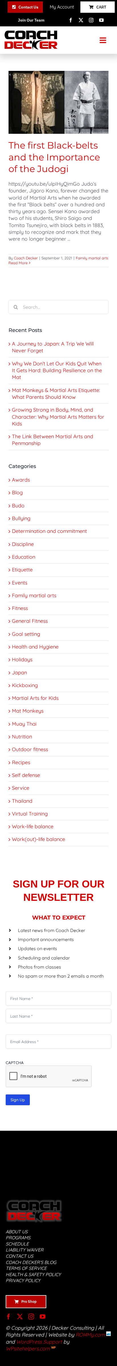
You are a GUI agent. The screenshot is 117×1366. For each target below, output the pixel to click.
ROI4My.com (90, 1334)
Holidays (22, 659)
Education (23, 557)
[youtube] (101, 20)
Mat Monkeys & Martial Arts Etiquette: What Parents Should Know (56, 393)
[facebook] (70, 20)
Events (19, 582)
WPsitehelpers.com (28, 1348)
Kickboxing (25, 685)
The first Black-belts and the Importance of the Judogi (54, 157)
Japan (19, 672)
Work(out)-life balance (38, 839)
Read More (18, 263)
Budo (18, 505)
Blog (17, 492)
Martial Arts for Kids (35, 698)
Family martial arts (92, 258)
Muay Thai (24, 724)
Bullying (21, 518)
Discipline (23, 544)
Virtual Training (30, 813)
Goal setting (26, 634)
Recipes (21, 762)
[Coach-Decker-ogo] (31, 33)
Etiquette (22, 569)
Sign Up (18, 1099)
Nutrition (22, 736)
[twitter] (81, 20)
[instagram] (91, 20)
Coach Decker (26, 258)
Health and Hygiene (35, 646)
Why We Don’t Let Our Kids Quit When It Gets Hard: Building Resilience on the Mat (57, 370)
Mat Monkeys (27, 711)
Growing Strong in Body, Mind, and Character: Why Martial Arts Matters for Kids (58, 416)
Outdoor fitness (30, 749)
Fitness (20, 608)
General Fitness (30, 621)
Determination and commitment (49, 531)
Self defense (26, 775)
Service (20, 788)
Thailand (22, 801)
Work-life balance (32, 826)
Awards (21, 479)
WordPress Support (39, 1342)
